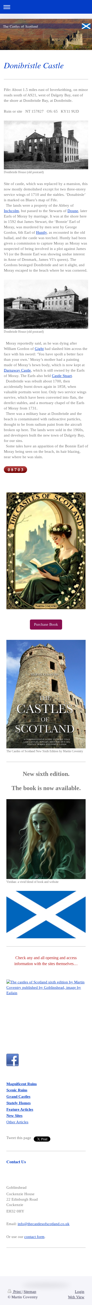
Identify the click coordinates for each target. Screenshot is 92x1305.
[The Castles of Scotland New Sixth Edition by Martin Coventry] (46, 694)
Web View (76, 1297)
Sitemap (30, 1292)
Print (17, 1292)
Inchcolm (11, 211)
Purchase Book (46, 624)
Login (79, 1292)
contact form (34, 1237)
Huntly (41, 232)
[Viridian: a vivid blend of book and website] (46, 839)
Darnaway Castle (17, 370)
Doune (72, 211)
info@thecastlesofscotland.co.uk (44, 1224)
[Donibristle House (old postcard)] (46, 145)
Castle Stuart (62, 376)
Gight (39, 349)
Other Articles (17, 1122)
